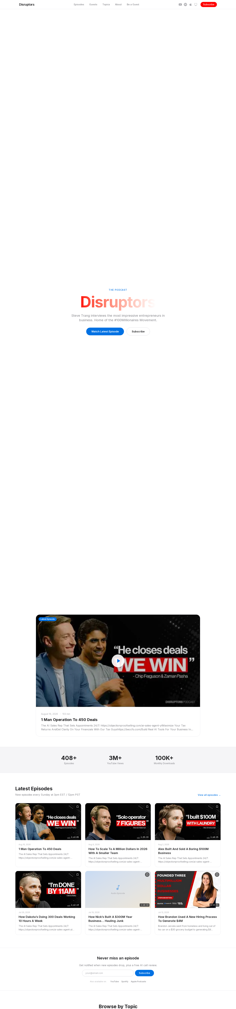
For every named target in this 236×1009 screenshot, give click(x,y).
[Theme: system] (195, 4)
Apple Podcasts (138, 981)
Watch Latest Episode (105, 331)
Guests (93, 4)
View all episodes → (209, 795)
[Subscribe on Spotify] (185, 4)
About (118, 4)
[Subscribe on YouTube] (180, 4)
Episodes (79, 4)
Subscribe (208, 4)
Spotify (124, 981)
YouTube (114, 981)
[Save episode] (77, 806)
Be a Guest (133, 4)
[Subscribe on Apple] (190, 4)
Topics (106, 4)
